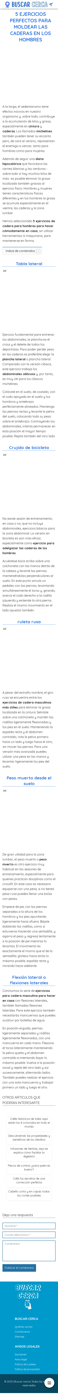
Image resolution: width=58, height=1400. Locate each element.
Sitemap (19, 1336)
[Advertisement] (29, 74)
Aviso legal (21, 1359)
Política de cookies (25, 1364)
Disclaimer (21, 1354)
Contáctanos (22, 1331)
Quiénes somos (23, 1326)
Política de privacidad (27, 1369)
